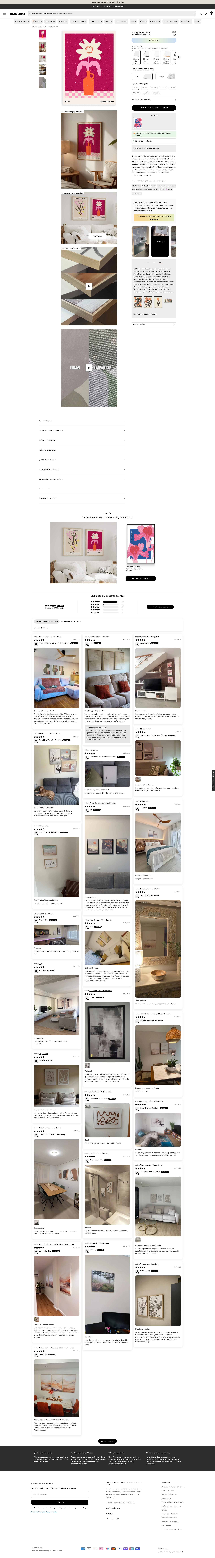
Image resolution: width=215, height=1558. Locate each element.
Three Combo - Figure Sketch (151, 1165)
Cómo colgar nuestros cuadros (50, 479)
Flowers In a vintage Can (149, 637)
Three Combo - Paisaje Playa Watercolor (156, 1014)
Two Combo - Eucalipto (149, 1264)
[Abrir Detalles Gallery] (148, 241)
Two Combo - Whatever (99, 1153)
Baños (159, 186)
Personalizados (121, 21)
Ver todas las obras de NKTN (145, 314)
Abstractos (63, 21)
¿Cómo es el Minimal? (47, 440)
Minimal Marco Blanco (156, 61)
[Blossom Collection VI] (138, 123)
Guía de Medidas (45, 421)
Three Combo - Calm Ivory (99, 637)
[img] (54, 605)
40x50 (153, 88)
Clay (40, 964)
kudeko (34, 26)
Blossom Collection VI (134, 567)
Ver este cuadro (140, 579)
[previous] (129, 57)
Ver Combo (97, 236)
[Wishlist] (205, 13)
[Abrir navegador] (4, 14)
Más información (139, 325)
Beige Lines (43, 1054)
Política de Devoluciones (171, 1506)
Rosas (170, 190)
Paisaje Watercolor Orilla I (150, 889)
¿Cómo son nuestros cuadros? (173, 1487)
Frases (197, 21)
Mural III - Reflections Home (49, 733)
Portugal (179, 1552)
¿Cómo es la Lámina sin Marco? (51, 430)
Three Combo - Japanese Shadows (102, 803)
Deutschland (163, 1552)
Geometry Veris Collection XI (100, 991)
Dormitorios (147, 190)
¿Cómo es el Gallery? (47, 460)
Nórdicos (143, 21)
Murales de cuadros (78, 21)
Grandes (108, 21)
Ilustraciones (155, 21)
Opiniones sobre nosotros (171, 1529)
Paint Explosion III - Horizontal (151, 1101)
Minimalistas (50, 21)
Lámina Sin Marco (136, 61)
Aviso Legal (166, 1498)
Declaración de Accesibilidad (173, 1502)
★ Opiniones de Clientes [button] (213, 780)
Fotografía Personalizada (99, 1243)
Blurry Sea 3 (145, 801)
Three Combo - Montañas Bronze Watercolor (56, 1244)
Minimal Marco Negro (146, 61)
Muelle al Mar (145, 729)
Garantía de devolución (48, 498)
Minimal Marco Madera (166, 61)
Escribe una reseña (160, 607)
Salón (162, 190)
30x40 (144, 88)
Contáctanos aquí (152, 148)
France (171, 1552)
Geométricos (186, 21)
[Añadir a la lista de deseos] (175, 35)
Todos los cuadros (22, 21)
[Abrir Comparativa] (167, 241)
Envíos (164, 1510)
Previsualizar (154, 40)
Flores (133, 21)
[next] (178, 57)
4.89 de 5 (60, 606)
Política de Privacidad (170, 1494)
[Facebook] (107, 1518)
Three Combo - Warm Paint (49, 1128)
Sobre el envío (44, 489)
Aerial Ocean (44, 826)
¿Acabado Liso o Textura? (49, 469)
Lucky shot (93, 750)
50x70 (163, 88)
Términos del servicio (170, 1514)
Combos (38, 21)
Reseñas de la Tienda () (71, 621)
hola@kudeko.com (113, 1508)
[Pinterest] (118, 1518)
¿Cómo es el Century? (47, 450)
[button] (95, 602)
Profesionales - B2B (169, 1518)
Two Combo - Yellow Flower (100, 920)
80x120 (146, 93)
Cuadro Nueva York (46, 913)
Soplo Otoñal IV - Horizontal (100, 1092)
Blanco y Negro (96, 21)
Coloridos (145, 186)
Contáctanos (166, 1525)
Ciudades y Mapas (170, 21)
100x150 (156, 93)
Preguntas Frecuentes (170, 1521)
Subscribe (60, 1502)
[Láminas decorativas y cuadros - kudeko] (16, 13)
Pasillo (156, 190)
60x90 (172, 88)
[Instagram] (112, 1518)
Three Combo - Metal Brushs (50, 637)
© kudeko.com (37, 1548)
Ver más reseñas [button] (107, 1441)
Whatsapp (110, 1513)
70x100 (136, 93)
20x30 (135, 88)
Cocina (138, 190)
